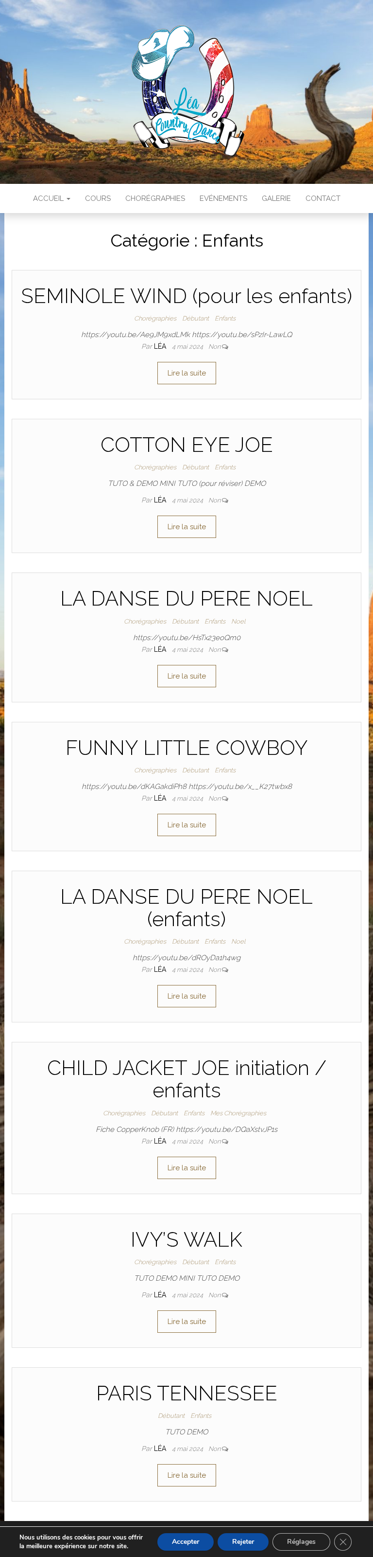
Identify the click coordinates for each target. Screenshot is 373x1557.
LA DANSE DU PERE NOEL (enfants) (186, 908)
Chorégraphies (155, 198)
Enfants (225, 318)
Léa (161, 346)
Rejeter (243, 1541)
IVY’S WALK (186, 1240)
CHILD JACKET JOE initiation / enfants (186, 1079)
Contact (322, 198)
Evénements (223, 198)
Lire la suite (187, 373)
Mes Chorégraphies (238, 1113)
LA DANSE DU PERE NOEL (186, 598)
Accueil (49, 198)
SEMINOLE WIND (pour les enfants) (186, 296)
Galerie (276, 198)
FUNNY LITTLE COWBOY (187, 748)
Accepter (185, 1541)
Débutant (195, 318)
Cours (98, 198)
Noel (238, 621)
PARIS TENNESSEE (186, 1393)
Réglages (301, 1541)
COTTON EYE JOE (187, 445)
